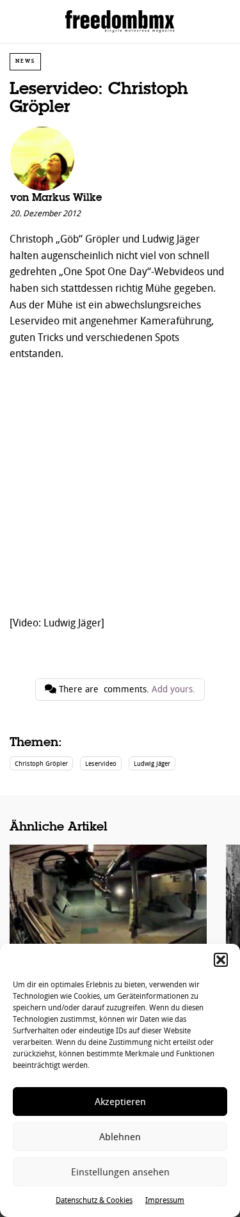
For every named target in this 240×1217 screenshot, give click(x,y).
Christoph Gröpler (41, 763)
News (25, 61)
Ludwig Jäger (152, 763)
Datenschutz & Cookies (94, 1200)
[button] (220, 959)
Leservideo (100, 763)
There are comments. (125, 689)
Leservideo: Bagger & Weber (108, 925)
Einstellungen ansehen (120, 1172)
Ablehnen (120, 1137)
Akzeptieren (120, 1102)
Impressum (164, 1200)
